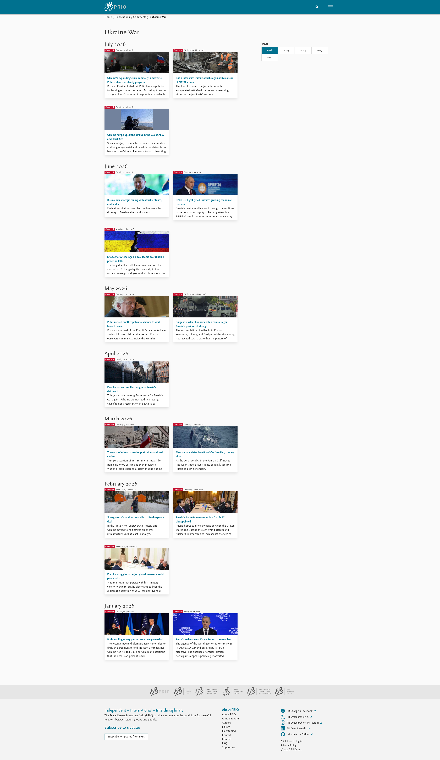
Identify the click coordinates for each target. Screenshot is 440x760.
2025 (286, 50)
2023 (319, 50)
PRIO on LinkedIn (297, 728)
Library (226, 727)
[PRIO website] (158, 695)
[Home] (115, 7)
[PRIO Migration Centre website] (282, 695)
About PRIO (229, 714)
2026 (270, 50)
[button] (331, 7)
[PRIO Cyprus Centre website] (181, 695)
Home (108, 17)
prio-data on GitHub (299, 734)
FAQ (224, 743)
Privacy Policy (288, 745)
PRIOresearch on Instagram (303, 723)
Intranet (226, 739)
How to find (229, 731)
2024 (303, 50)
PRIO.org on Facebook (300, 711)
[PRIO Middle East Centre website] (231, 695)
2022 (269, 57)
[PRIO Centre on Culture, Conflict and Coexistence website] (258, 695)
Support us (228, 747)
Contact (226, 735)
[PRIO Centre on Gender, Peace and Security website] (205, 695)
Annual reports (230, 718)
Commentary (140, 17)
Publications (123, 17)
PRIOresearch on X (298, 717)
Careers (226, 723)
